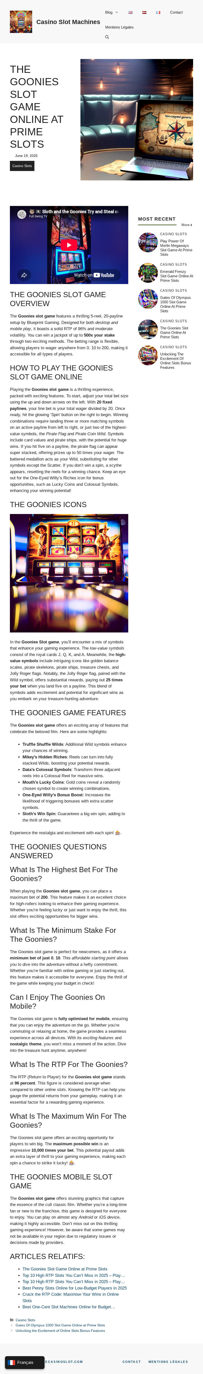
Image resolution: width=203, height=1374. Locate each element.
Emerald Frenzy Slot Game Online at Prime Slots (176, 276)
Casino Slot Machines (68, 21)
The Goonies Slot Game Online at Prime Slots (174, 332)
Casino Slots (22, 166)
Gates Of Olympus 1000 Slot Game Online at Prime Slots (60, 1325)
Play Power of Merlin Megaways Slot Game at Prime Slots (176, 248)
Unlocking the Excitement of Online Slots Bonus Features (60, 1331)
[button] (107, 36)
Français (25, 1362)
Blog (108, 12)
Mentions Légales (119, 27)
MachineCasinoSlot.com (56, 1362)
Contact (176, 12)
